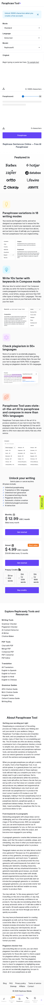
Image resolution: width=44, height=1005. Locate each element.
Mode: (5, 23)
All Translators (7, 667)
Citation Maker (8, 636)
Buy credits (22, 590)
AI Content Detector (10, 630)
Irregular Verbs (8, 695)
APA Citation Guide (10, 689)
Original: (6, 55)
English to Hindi (8, 677)
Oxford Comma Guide (11, 698)
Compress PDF (8, 652)
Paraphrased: (8, 96)
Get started (22, 532)
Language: (7, 33)
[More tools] (41, 1000)
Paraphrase (22, 135)
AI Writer (5, 633)
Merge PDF (6, 649)
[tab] (4, 1000)
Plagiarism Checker (10, 627)
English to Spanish (9, 670)
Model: (5, 43)
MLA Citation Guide (10, 692)
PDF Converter (8, 655)
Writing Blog (7, 701)
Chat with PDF (7, 646)
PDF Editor (6, 658)
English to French (9, 673)
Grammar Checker (9, 624)
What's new (41, 501)
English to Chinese (9, 680)
